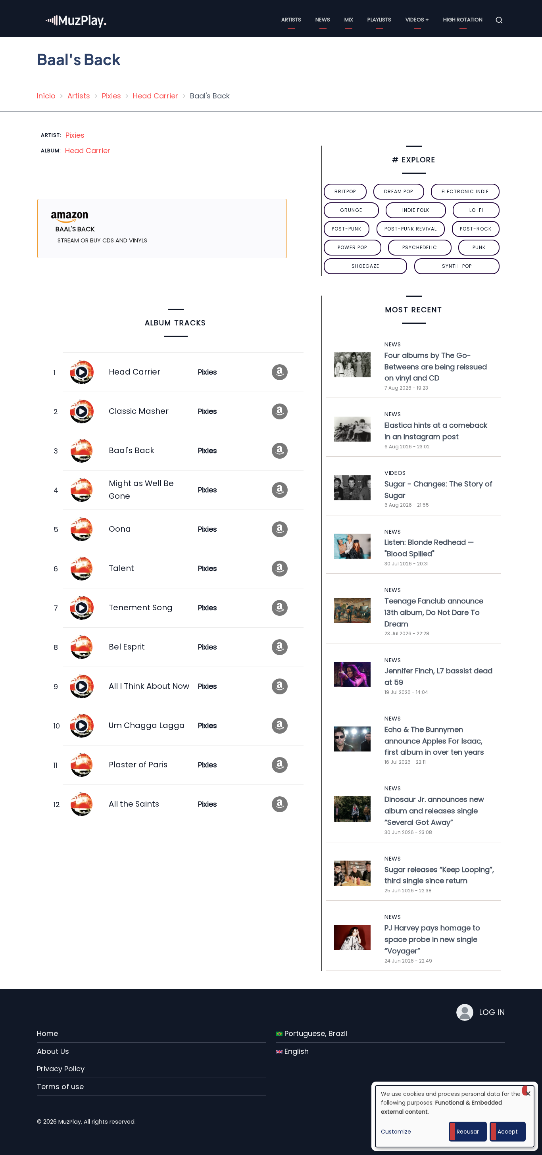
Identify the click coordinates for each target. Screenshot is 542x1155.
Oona (120, 528)
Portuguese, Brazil (315, 1033)
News (322, 19)
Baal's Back (131, 450)
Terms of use (60, 1087)
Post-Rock (476, 228)
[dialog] (454, 1116)
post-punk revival (410, 228)
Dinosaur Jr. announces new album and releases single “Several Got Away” (434, 810)
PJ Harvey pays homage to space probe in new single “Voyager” (432, 939)
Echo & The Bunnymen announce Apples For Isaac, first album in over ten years (434, 741)
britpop (345, 191)
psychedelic (419, 247)
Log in (492, 1012)
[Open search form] (499, 20)
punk (479, 247)
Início (46, 96)
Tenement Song (141, 607)
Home (47, 1033)
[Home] (76, 20)
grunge (351, 210)
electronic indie (465, 191)
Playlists (379, 19)
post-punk (346, 228)
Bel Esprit (127, 646)
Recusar (468, 1132)
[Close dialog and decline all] (528, 1090)
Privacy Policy (61, 1069)
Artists (291, 19)
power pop (352, 247)
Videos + (417, 19)
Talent (121, 568)
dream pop (398, 191)
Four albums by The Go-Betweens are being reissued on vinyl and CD (435, 366)
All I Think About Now (149, 686)
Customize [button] (396, 1132)
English (296, 1051)
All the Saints (134, 803)
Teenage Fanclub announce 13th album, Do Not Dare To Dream (433, 612)
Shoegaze (365, 266)
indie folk (415, 210)
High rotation (462, 19)
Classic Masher (139, 411)
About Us (53, 1051)
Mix (348, 19)
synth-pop (457, 266)
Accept (508, 1132)
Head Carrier (155, 96)
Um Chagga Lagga (147, 725)
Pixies (111, 96)
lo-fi (476, 210)
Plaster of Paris (138, 764)
